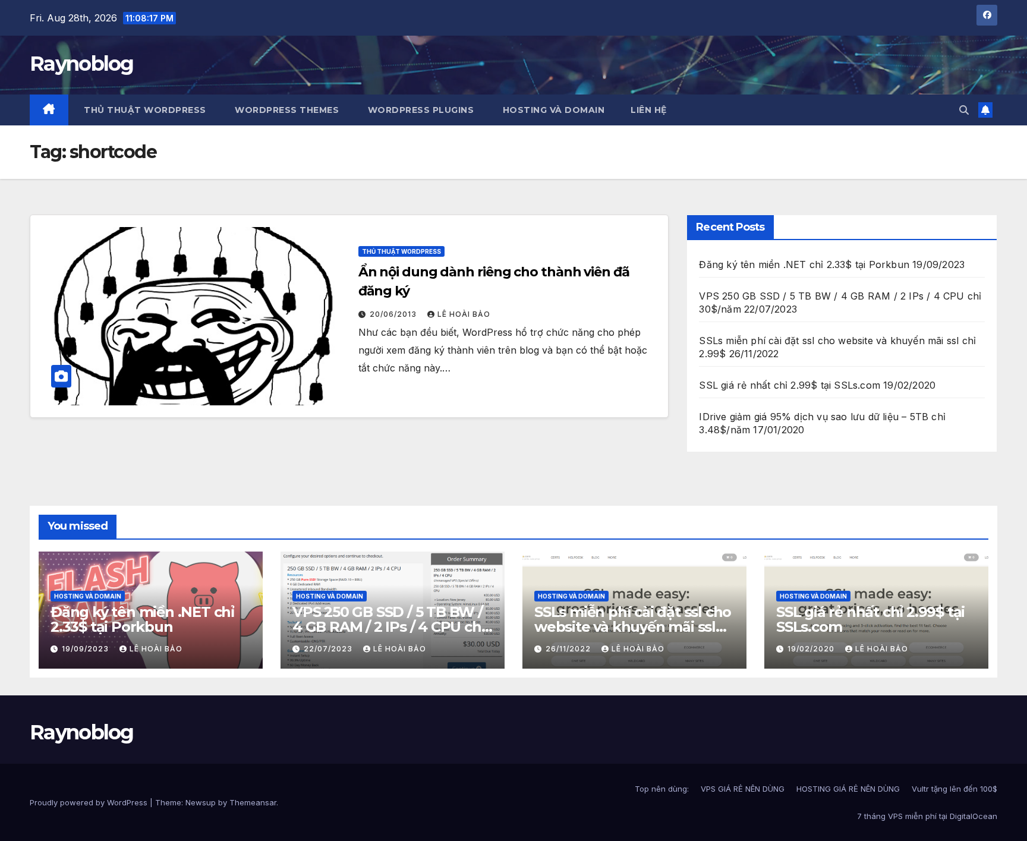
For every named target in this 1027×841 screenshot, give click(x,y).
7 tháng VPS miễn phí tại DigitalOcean (927, 816)
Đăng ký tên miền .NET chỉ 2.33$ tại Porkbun (804, 264)
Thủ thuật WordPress (143, 110)
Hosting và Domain (552, 110)
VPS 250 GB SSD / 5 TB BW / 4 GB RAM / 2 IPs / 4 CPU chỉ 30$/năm (388, 626)
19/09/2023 (86, 648)
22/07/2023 (329, 648)
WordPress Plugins (419, 110)
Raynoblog (82, 63)
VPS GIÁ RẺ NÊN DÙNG (743, 788)
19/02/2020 (812, 648)
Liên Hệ (649, 110)
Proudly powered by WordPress (90, 802)
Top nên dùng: (662, 788)
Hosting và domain (87, 596)
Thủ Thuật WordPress (401, 251)
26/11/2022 (569, 648)
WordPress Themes (285, 110)
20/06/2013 (394, 314)
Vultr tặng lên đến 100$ (954, 788)
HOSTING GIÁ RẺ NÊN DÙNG (848, 788)
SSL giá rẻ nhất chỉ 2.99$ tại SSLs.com (789, 385)
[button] (964, 110)
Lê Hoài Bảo (463, 314)
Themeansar (252, 802)
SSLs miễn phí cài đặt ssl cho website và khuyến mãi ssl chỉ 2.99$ (632, 626)
